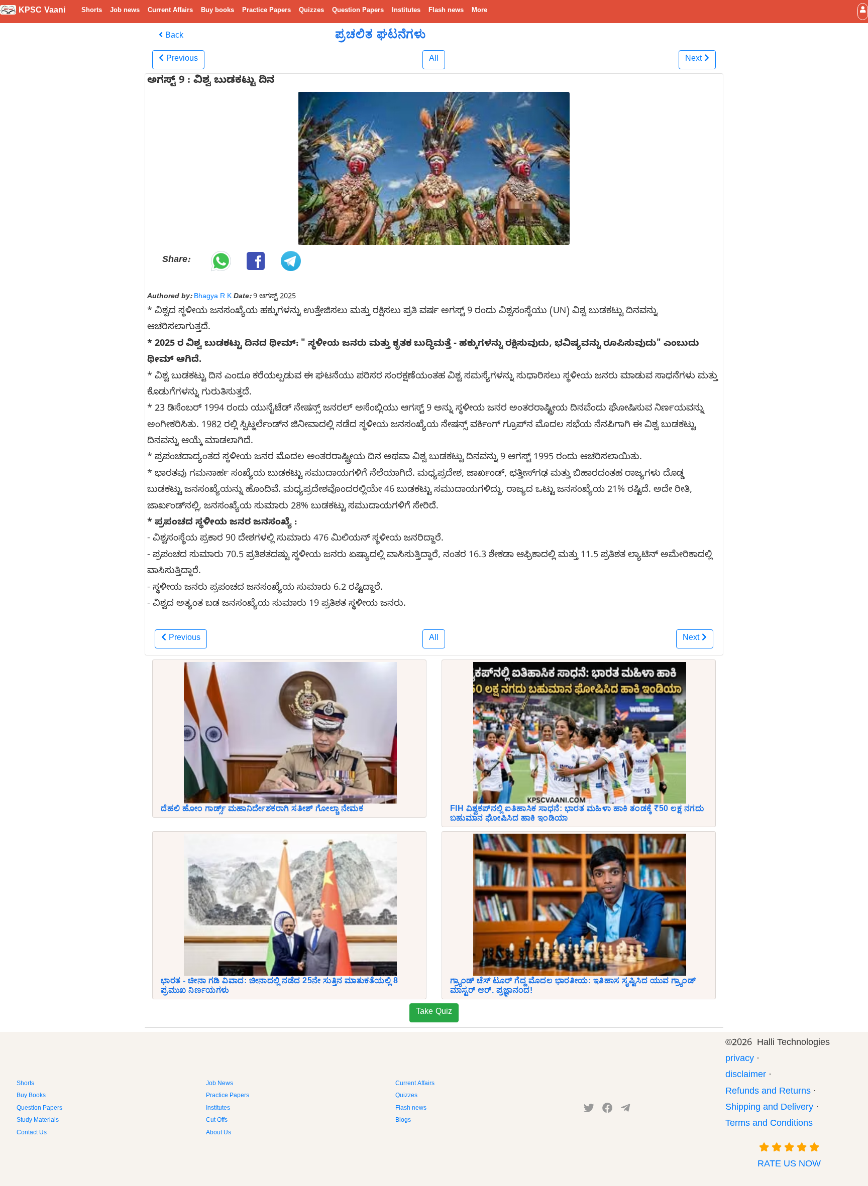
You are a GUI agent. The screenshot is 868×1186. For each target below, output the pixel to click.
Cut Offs (217, 1121)
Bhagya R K (213, 297)
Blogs (403, 1121)
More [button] (479, 11)
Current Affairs (170, 11)
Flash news (446, 11)
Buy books (217, 11)
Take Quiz (434, 1012)
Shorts (91, 11)
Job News (219, 1084)
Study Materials (38, 1121)
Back (173, 36)
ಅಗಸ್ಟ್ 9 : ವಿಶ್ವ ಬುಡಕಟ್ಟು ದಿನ (210, 82)
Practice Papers (266, 11)
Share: (176, 260)
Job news (125, 11)
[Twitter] (589, 1110)
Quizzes (311, 11)
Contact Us (32, 1133)
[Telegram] (625, 1110)
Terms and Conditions (769, 1124)
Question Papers (358, 11)
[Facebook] (607, 1110)
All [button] (434, 59)
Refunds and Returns (768, 1092)
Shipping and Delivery (769, 1108)
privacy (739, 1059)
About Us (218, 1133)
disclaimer (745, 1076)
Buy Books (31, 1096)
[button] (862, 11)
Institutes (406, 11)
